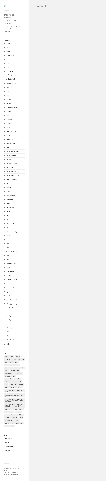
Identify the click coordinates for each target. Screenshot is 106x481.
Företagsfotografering (13, 151)
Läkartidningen (11, 195)
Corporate (10, 123)
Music (8, 236)
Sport (8, 296)
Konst (8, 191)
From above (9, 24)
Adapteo (7, 356)
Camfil (8, 115)
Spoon (8, 292)
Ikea (8, 183)
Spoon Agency (8, 420)
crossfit (9, 127)
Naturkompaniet (11, 244)
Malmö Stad (10, 207)
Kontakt (7, 31)
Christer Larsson (9, 365)
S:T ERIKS (7, 417)
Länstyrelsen (10, 199)
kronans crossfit (17, 381)
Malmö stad (8, 409)
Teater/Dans (10, 312)
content (17, 365)
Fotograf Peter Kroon (13, 175)
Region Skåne (44, 92)
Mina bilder (10, 228)
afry (12, 356)
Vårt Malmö (10, 340)
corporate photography (18, 367)
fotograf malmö (9, 373)
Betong (10, 75)
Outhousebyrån (11, 263)
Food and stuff (10, 21)
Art (8, 87)
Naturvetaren (11, 248)
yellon (8, 344)
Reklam (9, 275)
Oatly (8, 255)
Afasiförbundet (11, 55)
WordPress (14, 472)
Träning (9, 320)
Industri (9, 187)
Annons (9, 63)
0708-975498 (9, 15)
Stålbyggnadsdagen (12, 304)
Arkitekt (17, 356)
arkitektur (7, 359)
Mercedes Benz (11, 224)
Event (8, 135)
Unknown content (12, 332)
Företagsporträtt (12, 155)
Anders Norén (14, 475)
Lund (8, 204)
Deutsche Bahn (11, 131)
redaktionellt (20, 414)
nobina (12, 412)
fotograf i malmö (15, 370)
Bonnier (9, 99)
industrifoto (8, 381)
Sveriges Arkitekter (12, 308)
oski (8, 259)
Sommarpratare (12, 251)
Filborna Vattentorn (12, 143)
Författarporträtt (12, 163)
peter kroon (19, 412)
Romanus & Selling (12, 280)
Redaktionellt (10, 271)
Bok (8, 95)
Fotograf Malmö (11, 171)
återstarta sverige (9, 426)
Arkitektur (10, 71)
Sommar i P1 (10, 288)
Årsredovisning (11, 83)
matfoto (15, 409)
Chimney (9, 119)
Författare (10, 159)
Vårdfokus (10, 336)
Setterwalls (14, 417)
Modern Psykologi (12, 232)
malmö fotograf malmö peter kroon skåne (13, 390)
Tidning (9, 316)
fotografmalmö (18, 373)
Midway (21, 409)
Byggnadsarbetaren (12, 107)
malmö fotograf (19, 384)
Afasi (8, 51)
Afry (8, 59)
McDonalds (10, 220)
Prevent (13, 414)
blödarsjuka (21, 359)
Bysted (9, 111)
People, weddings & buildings (12, 27)
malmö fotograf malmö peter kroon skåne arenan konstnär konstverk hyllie (13, 395)
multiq (6, 412)
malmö (11, 384)
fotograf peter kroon (10, 376)
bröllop (9, 103)
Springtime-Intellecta (13, 300)
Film (8, 147)
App (8, 67)
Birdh (8, 91)
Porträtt (9, 267)
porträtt (7, 414)
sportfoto (16, 420)
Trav (8, 324)
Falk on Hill (10, 139)
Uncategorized (11, 328)
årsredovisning (19, 423)
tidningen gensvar (9, 423)
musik (8, 240)
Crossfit (7, 18)
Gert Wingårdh (12, 79)
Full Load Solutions (12, 179)
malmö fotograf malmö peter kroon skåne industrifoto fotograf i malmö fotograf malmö (14, 400)
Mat (8, 216)
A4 (7, 47)
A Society (9, 43)
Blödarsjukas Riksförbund (11, 362)
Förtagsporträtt (11, 167)
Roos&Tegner (11, 284)
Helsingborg (17, 379)
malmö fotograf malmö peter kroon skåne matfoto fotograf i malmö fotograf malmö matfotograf (13, 405)
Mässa (9, 211)
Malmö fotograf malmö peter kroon (13, 387)
